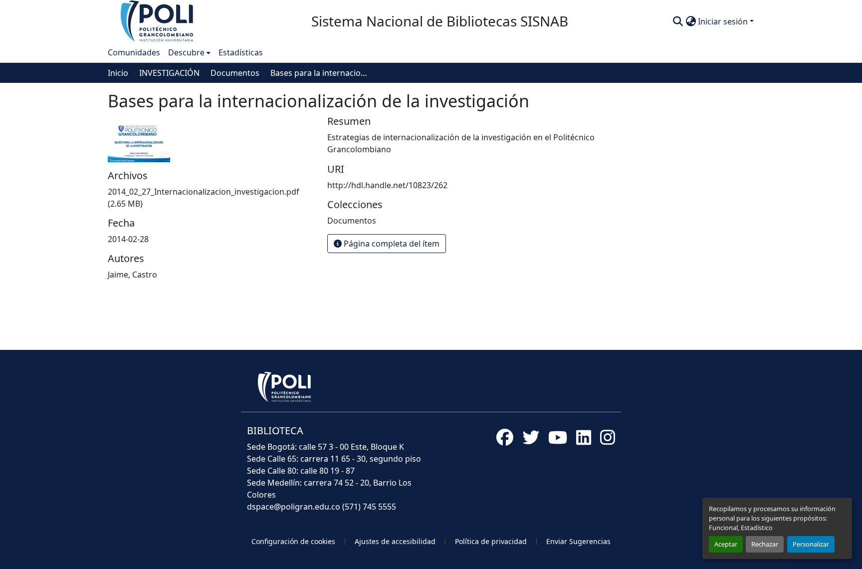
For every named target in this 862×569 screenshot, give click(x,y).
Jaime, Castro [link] (132, 274)
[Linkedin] (583, 437)
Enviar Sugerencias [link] (578, 541)
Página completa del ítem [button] (390, 243)
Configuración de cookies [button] (293, 541)
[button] (158, 20)
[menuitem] (189, 52)
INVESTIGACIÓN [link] (169, 72)
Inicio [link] (118, 72)
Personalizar (811, 544)
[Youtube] (557, 437)
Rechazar (764, 544)
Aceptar (725, 544)
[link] (211, 198)
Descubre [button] (186, 52)
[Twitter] (530, 437)
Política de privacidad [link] (491, 541)
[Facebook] (504, 437)
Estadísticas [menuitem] (240, 52)
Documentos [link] (235, 72)
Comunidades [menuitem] (134, 52)
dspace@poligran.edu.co (293, 506)
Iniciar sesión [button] (724, 21)
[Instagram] (607, 437)
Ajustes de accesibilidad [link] (395, 541)
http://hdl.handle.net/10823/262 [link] (387, 185)
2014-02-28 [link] (128, 239)
